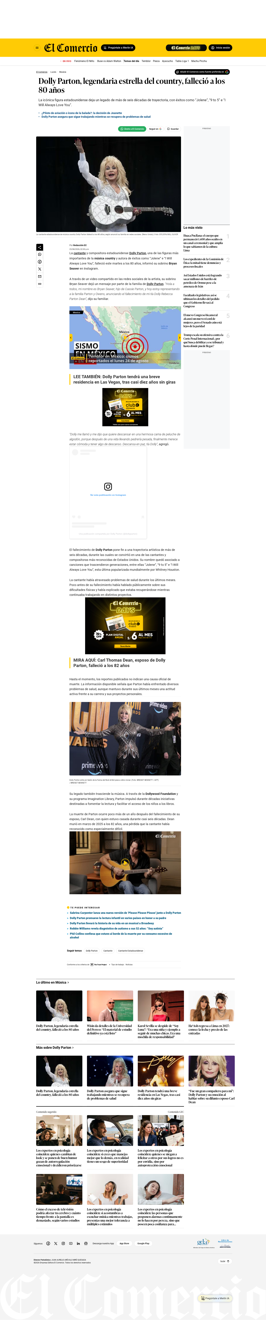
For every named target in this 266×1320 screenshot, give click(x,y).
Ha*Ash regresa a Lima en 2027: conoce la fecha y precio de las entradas (209, 1114)
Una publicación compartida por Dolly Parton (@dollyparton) (108, 534)
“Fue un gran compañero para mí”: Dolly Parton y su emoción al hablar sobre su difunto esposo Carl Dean (212, 1180)
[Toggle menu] (37, 47)
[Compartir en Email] (39, 276)
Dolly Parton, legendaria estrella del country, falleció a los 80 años (57, 1112)
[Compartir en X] (39, 269)
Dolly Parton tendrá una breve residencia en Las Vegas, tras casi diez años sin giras (159, 1179)
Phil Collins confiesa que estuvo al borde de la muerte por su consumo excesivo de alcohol (121, 935)
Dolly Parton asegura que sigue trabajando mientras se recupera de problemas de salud (108, 1179)
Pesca (156, 61)
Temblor (146, 61)
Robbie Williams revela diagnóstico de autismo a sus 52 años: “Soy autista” (116, 928)
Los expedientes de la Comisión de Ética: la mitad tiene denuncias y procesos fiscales (203, 262)
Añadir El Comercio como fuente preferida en (202, 72)
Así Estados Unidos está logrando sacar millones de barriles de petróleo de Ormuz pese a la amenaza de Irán (202, 280)
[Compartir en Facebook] (39, 261)
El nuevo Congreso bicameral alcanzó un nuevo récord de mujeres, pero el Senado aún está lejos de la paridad (202, 320)
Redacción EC (80, 245)
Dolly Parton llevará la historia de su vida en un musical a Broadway (112, 923)
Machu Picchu (199, 61)
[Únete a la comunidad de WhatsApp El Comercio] (132, 129)
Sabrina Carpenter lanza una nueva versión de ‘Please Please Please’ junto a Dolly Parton (125, 912)
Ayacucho (167, 61)
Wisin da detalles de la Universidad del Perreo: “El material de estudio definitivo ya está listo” (109, 1114)
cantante (80, 253)
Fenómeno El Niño (84, 61)
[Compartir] (39, 247)
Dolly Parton (92, 951)
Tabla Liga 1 (182, 61)
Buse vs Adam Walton (109, 61)
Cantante (107, 951)
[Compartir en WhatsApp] (39, 254)
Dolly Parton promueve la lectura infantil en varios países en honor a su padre (118, 918)
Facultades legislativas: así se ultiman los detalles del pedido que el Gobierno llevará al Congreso (201, 300)
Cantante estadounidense (130, 951)
